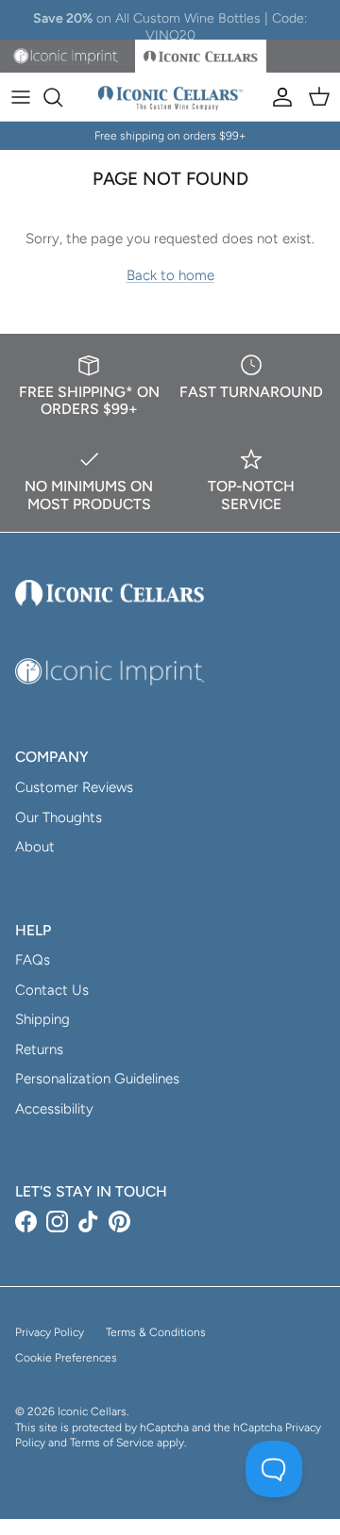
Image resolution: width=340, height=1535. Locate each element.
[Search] (62, 97)
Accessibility (54, 1108)
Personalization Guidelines (97, 1078)
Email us (267, 27)
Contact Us (52, 990)
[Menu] (21, 97)
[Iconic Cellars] (170, 97)
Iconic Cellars (92, 1411)
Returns (39, 1049)
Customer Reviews (74, 787)
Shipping (42, 1019)
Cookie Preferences (66, 1357)
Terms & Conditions (156, 1332)
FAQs (32, 959)
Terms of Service (112, 1442)
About (35, 846)
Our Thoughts (58, 817)
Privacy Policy (49, 1332)
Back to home (170, 275)
